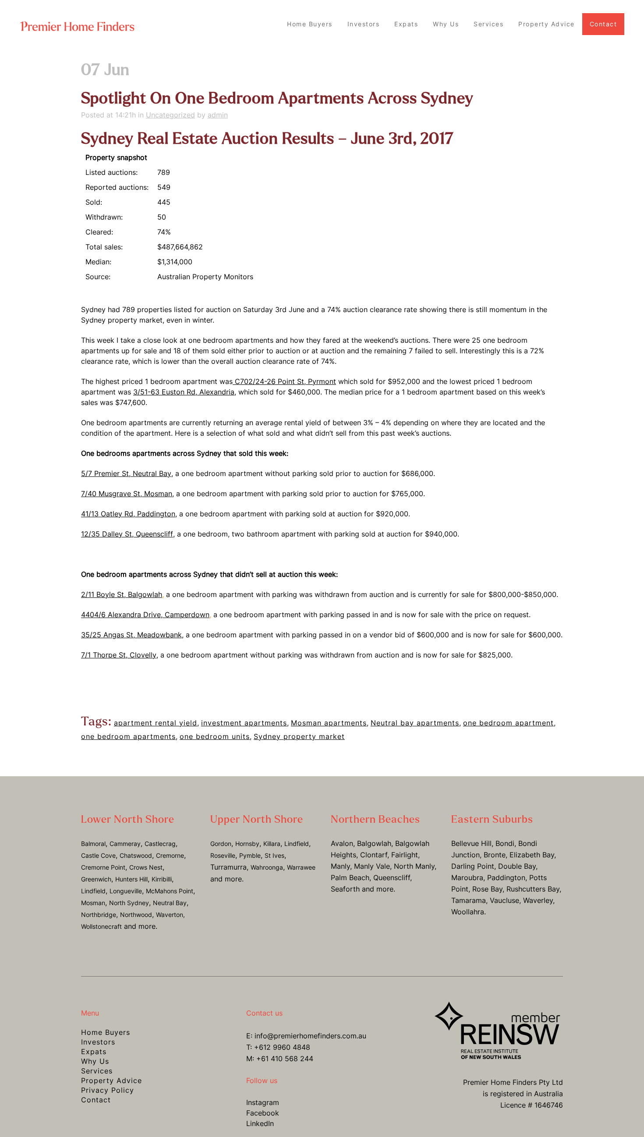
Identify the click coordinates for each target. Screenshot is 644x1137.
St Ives (274, 855)
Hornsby (247, 843)
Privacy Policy (107, 1090)
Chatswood (136, 855)
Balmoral (93, 843)
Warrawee (301, 867)
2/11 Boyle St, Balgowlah (121, 594)
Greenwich (96, 879)
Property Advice (111, 1080)
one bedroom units (215, 736)
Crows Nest (146, 867)
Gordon (220, 843)
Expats (93, 1051)
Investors (98, 1042)
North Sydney (129, 902)
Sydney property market (299, 736)
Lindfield (93, 891)
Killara (271, 843)
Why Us (95, 1061)
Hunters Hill (131, 879)
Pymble (250, 855)
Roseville (222, 855)
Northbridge (98, 914)
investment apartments (244, 722)
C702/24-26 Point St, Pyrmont (284, 381)
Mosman (93, 902)
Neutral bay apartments (415, 722)
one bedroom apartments (128, 736)
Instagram (262, 1102)
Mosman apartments (329, 722)
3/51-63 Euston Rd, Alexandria (183, 391)
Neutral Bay (170, 902)
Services (97, 1070)
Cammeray (125, 843)
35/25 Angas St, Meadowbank (131, 634)
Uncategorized (170, 114)
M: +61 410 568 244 (279, 1058)
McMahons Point (169, 891)
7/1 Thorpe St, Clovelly (118, 654)
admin (218, 114)
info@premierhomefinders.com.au (310, 1035)
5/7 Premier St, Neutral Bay (126, 473)
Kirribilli (162, 879)
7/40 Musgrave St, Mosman (126, 493)
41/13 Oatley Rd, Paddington (128, 513)
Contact (96, 1099)
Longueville (126, 891)
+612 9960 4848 (282, 1047)
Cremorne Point (103, 867)
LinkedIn (260, 1123)
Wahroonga (267, 867)
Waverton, (170, 914)
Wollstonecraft (101, 926)
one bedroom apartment (508, 722)
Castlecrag (160, 843)
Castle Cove (98, 855)
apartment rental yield (155, 722)
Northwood (136, 914)
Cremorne (170, 855)
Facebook (262, 1113)
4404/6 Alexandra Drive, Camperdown (145, 614)
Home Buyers (105, 1032)
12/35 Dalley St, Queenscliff (127, 533)
